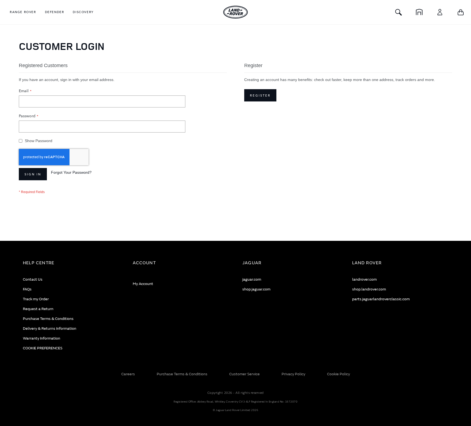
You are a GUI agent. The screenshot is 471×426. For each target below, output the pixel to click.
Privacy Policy (293, 374)
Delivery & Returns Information (49, 328)
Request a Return (38, 309)
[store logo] (235, 12)
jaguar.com (251, 279)
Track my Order (36, 299)
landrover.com (364, 279)
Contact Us (33, 279)
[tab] (71, 263)
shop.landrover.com (369, 289)
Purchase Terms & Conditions (48, 318)
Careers (128, 374)
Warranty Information (41, 338)
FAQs (27, 289)
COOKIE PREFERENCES (42, 348)
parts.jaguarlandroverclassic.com (381, 299)
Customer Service (244, 374)
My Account (143, 283)
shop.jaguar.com (256, 289)
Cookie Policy (338, 374)
